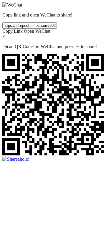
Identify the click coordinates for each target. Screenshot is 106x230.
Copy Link (12, 31)
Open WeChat (37, 31)
